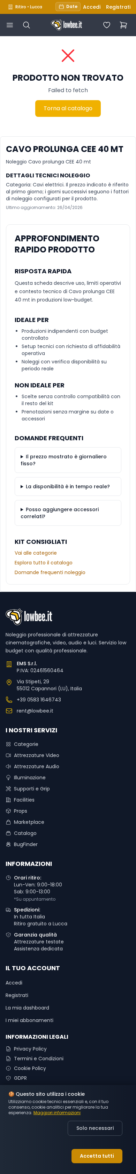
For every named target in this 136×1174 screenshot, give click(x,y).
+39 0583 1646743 (39, 699)
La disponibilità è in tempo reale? (68, 486)
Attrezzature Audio (36, 766)
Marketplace (29, 822)
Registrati (118, 6)
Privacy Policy (30, 1048)
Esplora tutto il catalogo (44, 562)
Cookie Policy (30, 1068)
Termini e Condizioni (38, 1058)
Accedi (91, 6)
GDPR (20, 1078)
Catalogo (25, 833)
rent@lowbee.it (35, 710)
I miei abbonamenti (29, 1020)
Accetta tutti (97, 1155)
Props (20, 810)
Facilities (24, 799)
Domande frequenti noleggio (50, 572)
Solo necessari (95, 1128)
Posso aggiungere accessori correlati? (60, 513)
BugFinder (26, 844)
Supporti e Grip (32, 788)
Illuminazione (30, 777)
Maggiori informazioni (57, 1113)
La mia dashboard (27, 1007)
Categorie (26, 744)
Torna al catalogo (68, 108)
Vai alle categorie (36, 552)
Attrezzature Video (36, 755)
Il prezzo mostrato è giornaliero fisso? (64, 460)
